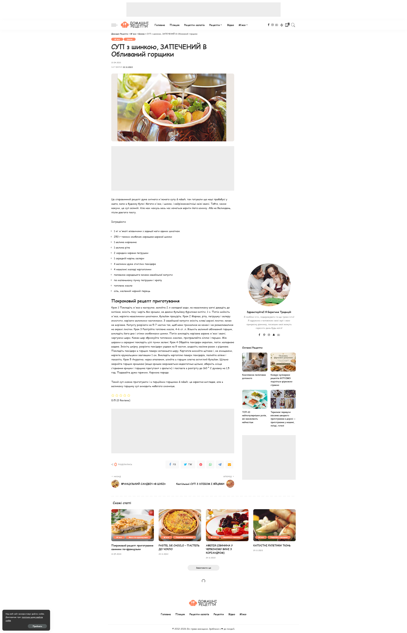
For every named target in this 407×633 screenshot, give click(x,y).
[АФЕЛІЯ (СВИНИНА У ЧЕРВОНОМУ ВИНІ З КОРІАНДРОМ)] (227, 525)
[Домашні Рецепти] (135, 25)
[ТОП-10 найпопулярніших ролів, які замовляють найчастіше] (254, 399)
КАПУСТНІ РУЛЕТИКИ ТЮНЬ (272, 545)
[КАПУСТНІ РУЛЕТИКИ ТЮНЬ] (274, 525)
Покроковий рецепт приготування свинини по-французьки (132, 547)
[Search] (293, 25)
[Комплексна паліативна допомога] (254, 362)
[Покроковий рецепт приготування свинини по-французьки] (132, 525)
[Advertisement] (203, 9)
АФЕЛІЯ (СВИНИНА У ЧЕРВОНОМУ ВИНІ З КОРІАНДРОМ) (219, 549)
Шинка (130, 39)
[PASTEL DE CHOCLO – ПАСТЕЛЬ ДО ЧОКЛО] (180, 525)
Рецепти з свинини (184, 537)
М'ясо (117, 39)
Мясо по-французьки (138, 537)
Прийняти (37, 626)
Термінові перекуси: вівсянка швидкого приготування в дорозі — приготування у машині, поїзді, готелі (283, 419)
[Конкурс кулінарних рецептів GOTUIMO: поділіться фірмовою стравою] (283, 362)
